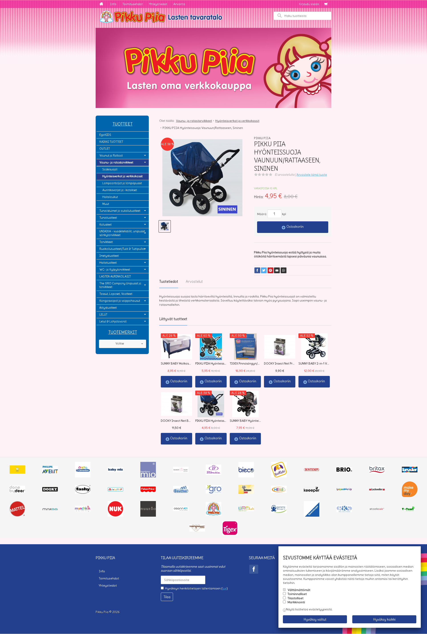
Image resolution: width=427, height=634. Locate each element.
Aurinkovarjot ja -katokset (119, 190)
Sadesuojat (109, 169)
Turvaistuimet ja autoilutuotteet (119, 211)
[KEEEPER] (311, 491)
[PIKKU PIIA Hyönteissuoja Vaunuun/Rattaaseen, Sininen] (202, 179)
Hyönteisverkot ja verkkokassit (122, 176)
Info (113, 4)
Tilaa (167, 597)
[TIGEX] (230, 534)
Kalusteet (105, 224)
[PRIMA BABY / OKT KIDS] (246, 510)
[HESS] (279, 492)
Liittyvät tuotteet (173, 318)
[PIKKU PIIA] (213, 515)
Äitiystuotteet (108, 308)
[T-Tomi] (409, 511)
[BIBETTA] (213, 474)
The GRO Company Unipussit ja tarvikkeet (120, 285)
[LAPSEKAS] (344, 490)
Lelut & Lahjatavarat (113, 321)
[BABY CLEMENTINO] (83, 476)
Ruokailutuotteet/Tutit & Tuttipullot (122, 249)
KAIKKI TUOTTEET (111, 142)
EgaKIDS (105, 135)
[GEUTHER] (181, 492)
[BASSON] (181, 471)
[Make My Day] (409, 496)
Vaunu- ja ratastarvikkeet (116, 162)
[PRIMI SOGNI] (279, 512)
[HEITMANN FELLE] (246, 493)
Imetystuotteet (109, 256)
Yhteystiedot (158, 4)
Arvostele (311, 175)
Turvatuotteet (108, 218)
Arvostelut (194, 281)
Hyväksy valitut (315, 619)
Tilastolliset (295, 598)
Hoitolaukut (110, 197)
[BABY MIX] (115, 471)
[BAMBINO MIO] (148, 476)
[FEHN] (115, 490)
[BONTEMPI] (311, 470)
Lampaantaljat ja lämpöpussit (122, 183)
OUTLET (104, 149)
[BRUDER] (409, 471)
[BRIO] (344, 471)
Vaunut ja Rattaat (111, 155)
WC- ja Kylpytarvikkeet (114, 269)
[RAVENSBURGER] (311, 516)
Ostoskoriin (295, 226)
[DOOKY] (50, 490)
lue (224, 588)
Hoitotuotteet (108, 263)
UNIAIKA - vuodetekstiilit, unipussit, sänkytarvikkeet (122, 233)
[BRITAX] (377, 472)
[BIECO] (246, 476)
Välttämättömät (299, 590)
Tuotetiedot (168, 281)
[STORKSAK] (377, 510)
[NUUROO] (148, 516)
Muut (105, 204)
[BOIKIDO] (279, 476)
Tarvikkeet (106, 242)
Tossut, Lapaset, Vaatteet (115, 294)
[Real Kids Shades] (344, 511)
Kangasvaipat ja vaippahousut (119, 301)
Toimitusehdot (133, 4)
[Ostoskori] (326, 4)
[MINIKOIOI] (50, 509)
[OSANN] (181, 510)
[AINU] (17, 473)
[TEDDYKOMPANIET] (197, 530)
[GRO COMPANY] (213, 492)
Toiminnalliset (297, 594)
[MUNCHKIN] (83, 511)
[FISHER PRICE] (148, 491)
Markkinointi (296, 602)
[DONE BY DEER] (17, 492)
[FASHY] (83, 493)
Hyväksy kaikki (384, 619)
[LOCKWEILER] (377, 490)
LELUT (103, 314)
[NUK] (115, 516)
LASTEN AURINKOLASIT (115, 276)
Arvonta (179, 4)
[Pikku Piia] (213, 16)
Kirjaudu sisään (309, 4)
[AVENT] (50, 472)
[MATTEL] (17, 516)
